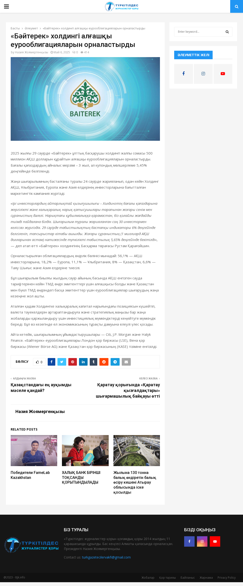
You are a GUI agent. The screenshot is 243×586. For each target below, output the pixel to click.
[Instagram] (202, 541)
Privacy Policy (227, 578)
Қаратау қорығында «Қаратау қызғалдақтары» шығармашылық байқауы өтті (128, 390)
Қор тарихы (167, 578)
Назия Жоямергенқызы (31, 52)
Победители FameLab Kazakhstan (30, 475)
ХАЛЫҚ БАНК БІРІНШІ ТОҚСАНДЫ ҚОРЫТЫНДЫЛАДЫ (81, 477)
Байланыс (188, 578)
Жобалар (147, 578)
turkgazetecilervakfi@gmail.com (106, 557)
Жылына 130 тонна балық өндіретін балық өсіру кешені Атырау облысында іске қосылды (134, 482)
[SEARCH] (227, 31)
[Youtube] (215, 541)
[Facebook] (189, 541)
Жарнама (206, 578)
